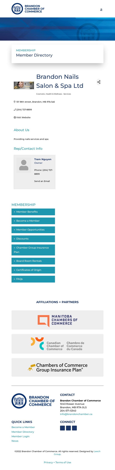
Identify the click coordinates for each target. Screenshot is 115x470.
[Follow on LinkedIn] (68, 428)
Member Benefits (27, 211)
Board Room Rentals (29, 261)
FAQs (19, 279)
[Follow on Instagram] (74, 428)
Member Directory (23, 431)
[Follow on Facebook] (62, 428)
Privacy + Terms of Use (57, 462)
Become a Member (28, 220)
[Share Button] (98, 82)
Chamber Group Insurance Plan (31, 249)
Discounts (22, 238)
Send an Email (42, 181)
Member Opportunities (30, 229)
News (15, 440)
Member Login (20, 436)
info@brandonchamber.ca (76, 414)
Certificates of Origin (28, 270)
